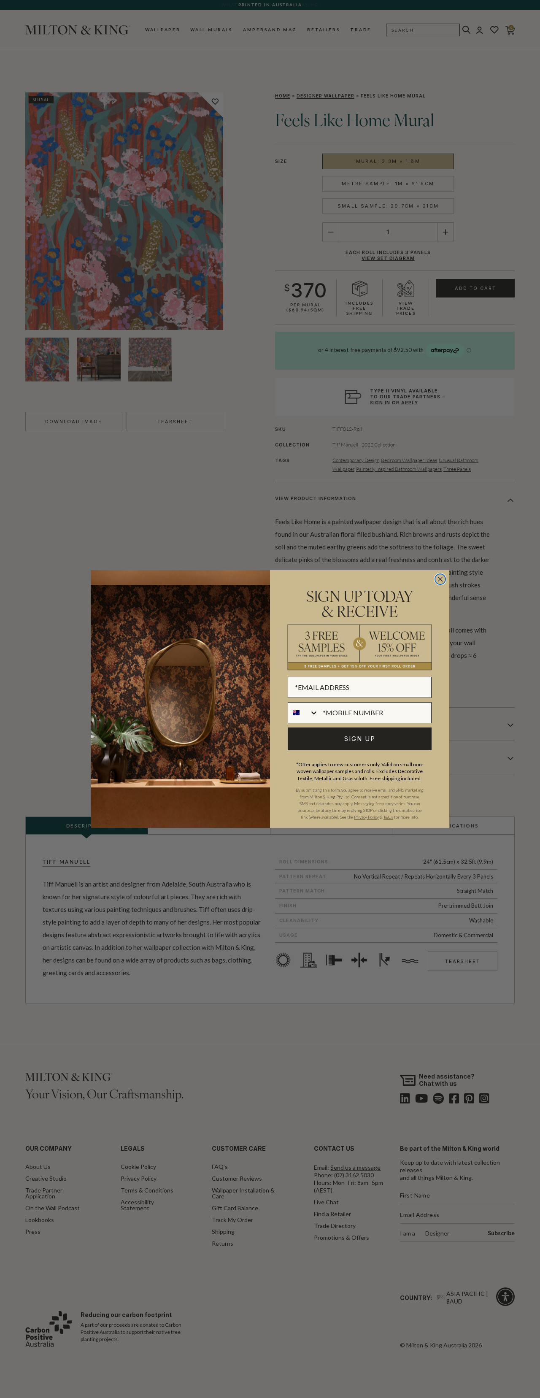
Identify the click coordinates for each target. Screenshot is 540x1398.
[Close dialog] (440, 579)
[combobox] (303, 713)
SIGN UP (359, 739)
